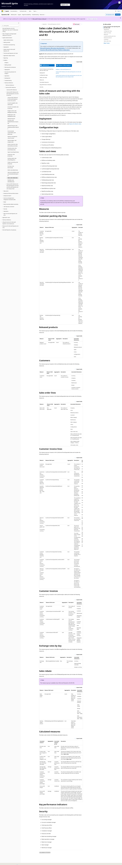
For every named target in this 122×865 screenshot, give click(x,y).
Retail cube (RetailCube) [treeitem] (13, 170)
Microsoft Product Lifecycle (39, 19)
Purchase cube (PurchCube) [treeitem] (11, 167)
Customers (106, 39)
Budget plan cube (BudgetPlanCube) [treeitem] (11, 115)
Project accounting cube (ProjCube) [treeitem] (13, 163)
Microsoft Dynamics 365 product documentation (52, 48)
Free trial (118, 14)
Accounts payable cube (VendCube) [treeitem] (12, 103)
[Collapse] (19, 23)
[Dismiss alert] (119, 3)
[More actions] (82, 24)
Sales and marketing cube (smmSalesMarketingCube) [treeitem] (13, 174)
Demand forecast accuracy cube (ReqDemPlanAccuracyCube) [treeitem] (13, 121)
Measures (106, 34)
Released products (108, 37)
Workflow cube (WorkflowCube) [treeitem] (11, 181)
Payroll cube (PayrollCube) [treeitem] (13, 152)
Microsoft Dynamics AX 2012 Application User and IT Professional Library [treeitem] (10, 30)
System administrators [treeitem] (8, 40)
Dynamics (45, 24)
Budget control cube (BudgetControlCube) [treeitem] (12, 111)
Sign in (118, 11)
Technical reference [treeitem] (10, 85)
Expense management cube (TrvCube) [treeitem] (12, 137)
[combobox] (10, 26)
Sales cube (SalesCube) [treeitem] (13, 177)
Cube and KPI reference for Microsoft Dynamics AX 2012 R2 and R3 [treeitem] (13, 99)
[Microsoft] (2, 11)
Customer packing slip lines (110, 36)
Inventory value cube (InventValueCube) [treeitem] (12, 149)
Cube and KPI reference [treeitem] (12, 89)
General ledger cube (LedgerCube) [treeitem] (12, 141)
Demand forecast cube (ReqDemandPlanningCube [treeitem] (13, 127)
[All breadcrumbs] (40, 24)
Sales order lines (107, 41)
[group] (61, 275)
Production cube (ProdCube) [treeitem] (11, 155)
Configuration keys (108, 31)
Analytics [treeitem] (6, 62)
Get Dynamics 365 (110, 14)
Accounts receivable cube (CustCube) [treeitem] (13, 107)
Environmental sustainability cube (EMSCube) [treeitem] (12, 132)
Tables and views (107, 32)
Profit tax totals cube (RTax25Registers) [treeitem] (12, 159)
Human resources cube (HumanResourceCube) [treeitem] (13, 145)
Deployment (106, 29)
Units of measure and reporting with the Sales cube (112, 27)
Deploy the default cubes (75, 124)
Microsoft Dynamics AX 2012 (54, 24)
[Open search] (115, 11)
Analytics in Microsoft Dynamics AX (63, 69)
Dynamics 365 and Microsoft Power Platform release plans (55, 50)
